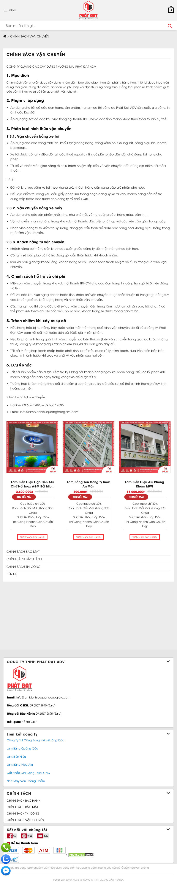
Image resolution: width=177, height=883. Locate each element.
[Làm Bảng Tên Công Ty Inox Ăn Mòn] (88, 447)
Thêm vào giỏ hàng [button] (32, 536)
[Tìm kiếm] (170, 25)
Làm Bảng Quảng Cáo (22, 748)
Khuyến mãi (24, 496)
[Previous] (6, 483)
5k (14, 836)
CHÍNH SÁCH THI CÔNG (23, 813)
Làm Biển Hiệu (16, 756)
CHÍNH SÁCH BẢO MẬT (22, 807)
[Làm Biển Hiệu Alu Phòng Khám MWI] (145, 447)
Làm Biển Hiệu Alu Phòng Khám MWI (144, 484)
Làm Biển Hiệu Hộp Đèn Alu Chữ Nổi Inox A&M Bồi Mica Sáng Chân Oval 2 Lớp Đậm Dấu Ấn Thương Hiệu (32, 484)
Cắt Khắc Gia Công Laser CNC (28, 772)
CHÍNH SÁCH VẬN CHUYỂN (25, 820)
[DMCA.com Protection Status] (80, 854)
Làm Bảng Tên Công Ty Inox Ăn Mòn (88, 484)
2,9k (29, 836)
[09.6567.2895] (6, 847)
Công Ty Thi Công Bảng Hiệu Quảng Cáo (35, 740)
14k (46, 836)
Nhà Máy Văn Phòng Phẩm (26, 781)
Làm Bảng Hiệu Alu (20, 764)
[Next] (170, 483)
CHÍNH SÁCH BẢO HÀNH (23, 800)
